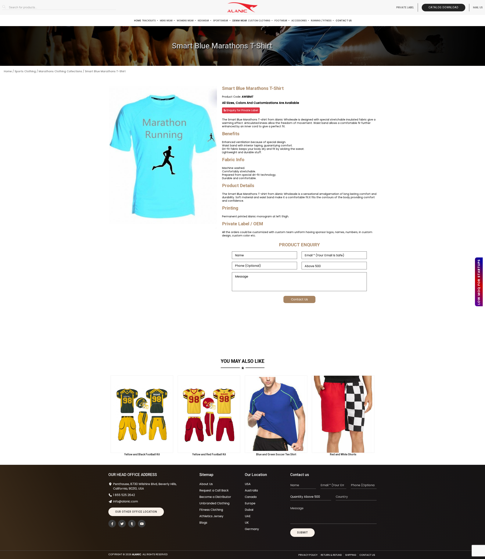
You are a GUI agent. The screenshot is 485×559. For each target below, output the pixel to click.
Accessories (299, 20)
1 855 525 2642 (124, 495)
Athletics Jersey (211, 516)
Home (137, 20)
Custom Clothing (259, 20)
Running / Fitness (321, 20)
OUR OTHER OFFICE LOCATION (136, 511)
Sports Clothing (25, 71)
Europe (250, 503)
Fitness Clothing (211, 510)
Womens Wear (185, 20)
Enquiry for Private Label (242, 110)
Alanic (136, 554)
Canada (251, 497)
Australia (251, 490)
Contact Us (344, 20)
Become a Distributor (215, 497)
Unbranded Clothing (214, 503)
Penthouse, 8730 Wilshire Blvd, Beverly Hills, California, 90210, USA (145, 486)
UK (247, 522)
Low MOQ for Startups (479, 282)
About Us (206, 484)
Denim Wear (239, 20)
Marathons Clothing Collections (60, 71)
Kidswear (204, 20)
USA (248, 484)
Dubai (249, 510)
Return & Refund (331, 555)
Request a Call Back (214, 490)
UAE (248, 516)
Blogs (203, 522)
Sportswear (221, 20)
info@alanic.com (125, 501)
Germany (252, 529)
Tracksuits (149, 20)
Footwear (281, 20)
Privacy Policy (308, 555)
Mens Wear (166, 20)
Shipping (350, 555)
